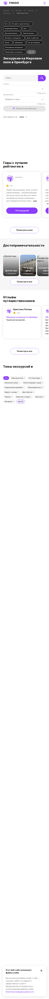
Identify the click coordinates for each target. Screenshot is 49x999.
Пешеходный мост (35, 387)
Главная (6, 10)
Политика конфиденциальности (20, 992)
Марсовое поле (18, 378)
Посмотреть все (24, 282)
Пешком (8, 397)
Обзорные (19, 43)
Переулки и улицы (23, 397)
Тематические (29, 33)
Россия (30, 10)
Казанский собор (12, 383)
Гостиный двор (35, 378)
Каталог (19, 10)
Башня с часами (11, 392)
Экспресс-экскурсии (14, 38)
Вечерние (9, 401)
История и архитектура (21, 24)
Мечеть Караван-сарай (33, 383)
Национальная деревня (14, 387)
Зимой (8, 43)
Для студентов (33, 38)
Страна (6, 84)
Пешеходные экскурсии (15, 52)
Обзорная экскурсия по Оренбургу (22, 317)
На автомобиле (35, 43)
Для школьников (12, 33)
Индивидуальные (12, 28)
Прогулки (39, 397)
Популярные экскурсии (15, 47)
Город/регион (8, 95)
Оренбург (6, 13)
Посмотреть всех (24, 230)
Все (6, 24)
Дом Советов (28, 392)
